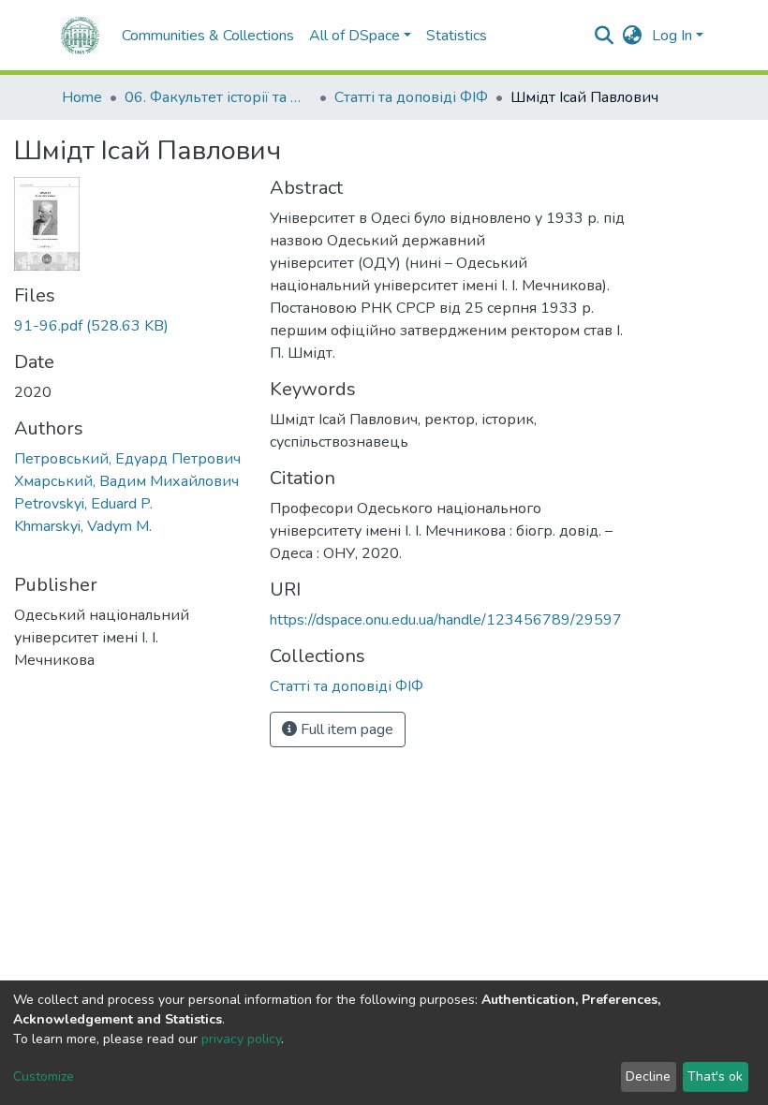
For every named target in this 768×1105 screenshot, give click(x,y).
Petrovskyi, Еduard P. (83, 504)
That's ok (715, 1076)
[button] (632, 35)
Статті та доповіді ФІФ (411, 97)
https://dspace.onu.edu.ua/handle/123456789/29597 (446, 620)
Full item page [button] (345, 729)
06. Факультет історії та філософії (218, 97)
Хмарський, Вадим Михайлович (126, 481)
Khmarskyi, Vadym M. (83, 526)
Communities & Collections (208, 35)
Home (82, 97)
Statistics (456, 35)
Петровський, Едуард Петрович (127, 459)
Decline (648, 1076)
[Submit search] (604, 35)
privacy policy (241, 1039)
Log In (672, 35)
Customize (43, 1076)
